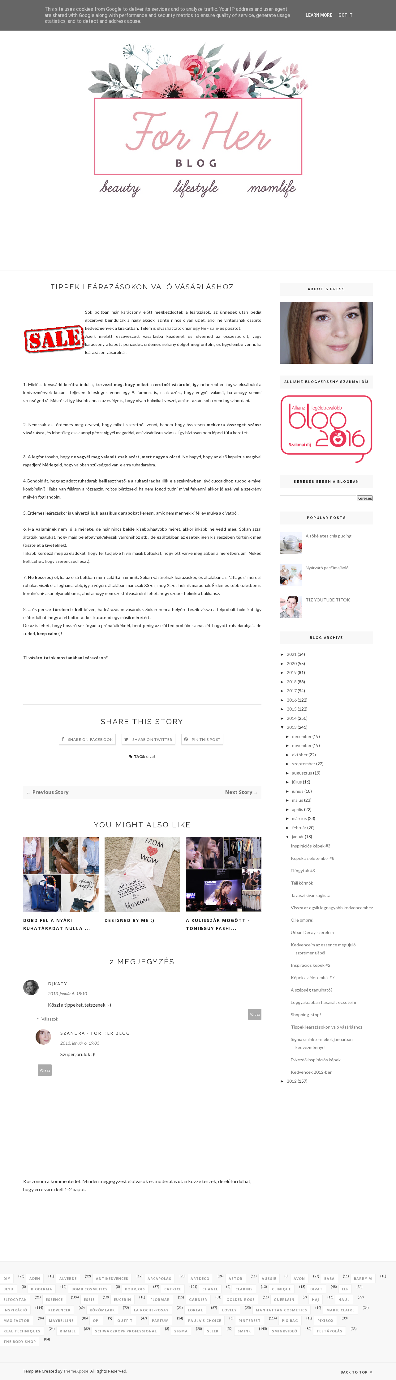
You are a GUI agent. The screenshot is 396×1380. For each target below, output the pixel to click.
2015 (292, 708)
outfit (125, 1320)
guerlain (284, 1299)
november (302, 745)
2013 (292, 727)
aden (34, 1278)
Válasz (255, 1014)
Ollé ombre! (302, 920)
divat (151, 756)
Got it (345, 15)
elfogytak (15, 1299)
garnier (198, 1299)
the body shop (19, 1341)
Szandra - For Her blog (95, 1033)
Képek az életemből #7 (312, 977)
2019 (292, 672)
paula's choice (204, 1320)
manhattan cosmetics (281, 1310)
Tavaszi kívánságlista (310, 895)
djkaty (57, 984)
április (297, 809)
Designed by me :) (130, 920)
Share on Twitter (152, 739)
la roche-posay (151, 1310)
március (299, 818)
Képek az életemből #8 (312, 858)
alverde (68, 1278)
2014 (292, 718)
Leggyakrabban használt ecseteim (323, 1002)
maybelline (61, 1320)
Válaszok (49, 1018)
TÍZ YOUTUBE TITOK (328, 599)
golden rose (240, 1299)
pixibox (325, 1320)
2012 (292, 1081)
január (298, 836)
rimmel (68, 1331)
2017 (292, 690)
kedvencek (59, 1310)
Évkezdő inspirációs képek (316, 1059)
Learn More (319, 15)
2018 (292, 681)
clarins (244, 1289)
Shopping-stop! (306, 1014)
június (297, 791)
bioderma (41, 1289)
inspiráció (15, 1310)
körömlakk (102, 1310)
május (297, 800)
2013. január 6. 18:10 (67, 993)
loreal (195, 1310)
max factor (16, 1320)
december (302, 736)
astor (236, 1278)
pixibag (290, 1320)
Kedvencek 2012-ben (312, 1072)
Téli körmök (302, 882)
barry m (363, 1278)
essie (89, 1299)
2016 (292, 700)
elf (345, 1289)
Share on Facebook (90, 739)
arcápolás (159, 1278)
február (299, 827)
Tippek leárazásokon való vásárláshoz (326, 1027)
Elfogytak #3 (303, 870)
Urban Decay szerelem (312, 932)
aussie (269, 1278)
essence (54, 1299)
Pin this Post (206, 739)
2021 (292, 654)
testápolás (329, 1331)
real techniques (22, 1331)
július (297, 781)
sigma (181, 1331)
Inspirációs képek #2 (310, 965)
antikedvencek (112, 1278)
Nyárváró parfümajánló (327, 567)
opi (96, 1320)
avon (299, 1278)
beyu (8, 1289)
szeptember (303, 763)
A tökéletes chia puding (328, 535)
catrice (172, 1289)
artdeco (200, 1278)
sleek (212, 1331)
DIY (6, 1278)
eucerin (122, 1299)
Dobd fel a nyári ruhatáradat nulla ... (56, 924)
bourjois (135, 1289)
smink (244, 1331)
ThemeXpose (75, 1371)
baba (329, 1278)
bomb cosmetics (89, 1289)
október (300, 754)
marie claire (340, 1310)
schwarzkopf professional (126, 1331)
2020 (292, 663)
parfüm (160, 1320)
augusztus (302, 772)
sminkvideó (284, 1331)
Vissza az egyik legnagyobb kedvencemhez (332, 907)
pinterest (250, 1320)
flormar (160, 1299)
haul (344, 1299)
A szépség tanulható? (312, 989)
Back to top (355, 1372)
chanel (210, 1289)
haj (315, 1299)
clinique (281, 1289)
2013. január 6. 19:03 (79, 1043)
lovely (229, 1310)
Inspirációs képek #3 (310, 845)
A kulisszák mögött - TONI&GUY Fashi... (218, 924)
